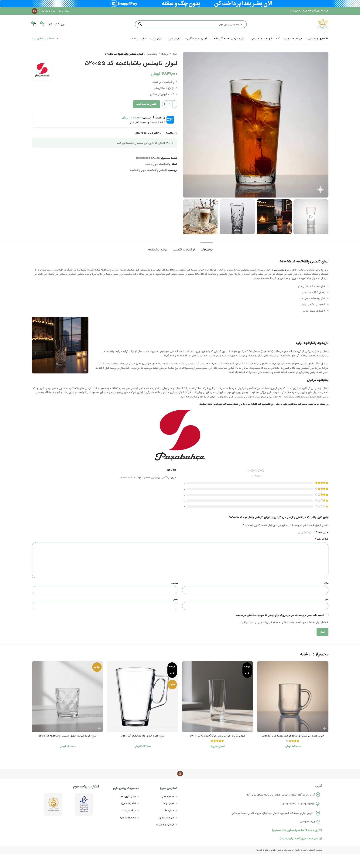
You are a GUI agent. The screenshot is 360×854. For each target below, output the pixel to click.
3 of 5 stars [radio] (304, 532)
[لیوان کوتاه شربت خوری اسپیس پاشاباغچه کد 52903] (67, 697)
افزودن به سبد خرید (146, 104)
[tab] (207, 248)
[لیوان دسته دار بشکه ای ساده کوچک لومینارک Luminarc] (292, 697)
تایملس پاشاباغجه (157, 170)
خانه (175, 54)
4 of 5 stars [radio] (301, 532)
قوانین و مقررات (165, 825)
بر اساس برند (128, 810)
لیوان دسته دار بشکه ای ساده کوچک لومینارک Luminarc (293, 736)
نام (326, 599)
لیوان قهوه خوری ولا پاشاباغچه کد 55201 (142, 736)
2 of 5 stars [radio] (307, 532)
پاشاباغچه (152, 54)
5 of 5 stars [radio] (299, 532)
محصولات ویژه (128, 818)
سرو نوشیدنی (282, 270)
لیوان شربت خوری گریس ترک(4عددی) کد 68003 (217, 736)
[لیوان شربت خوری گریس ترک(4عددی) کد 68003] (217, 697)
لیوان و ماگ (152, 164)
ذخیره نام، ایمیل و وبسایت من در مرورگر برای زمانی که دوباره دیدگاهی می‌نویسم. (279, 615)
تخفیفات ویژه (128, 803)
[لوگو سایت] (322, 24)
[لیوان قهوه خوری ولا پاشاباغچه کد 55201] (142, 697)
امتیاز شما (322, 532)
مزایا (326, 583)
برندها (164, 54)
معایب (174, 583)
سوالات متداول (166, 818)
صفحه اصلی (167, 796)
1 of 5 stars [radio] (310, 532)
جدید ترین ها (128, 796)
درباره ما (169, 810)
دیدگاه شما (321, 539)
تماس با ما (168, 803)
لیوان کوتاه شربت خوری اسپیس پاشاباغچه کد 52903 (67, 736)
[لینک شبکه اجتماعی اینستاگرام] (34, 11)
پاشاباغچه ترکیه (306, 343)
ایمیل (175, 599)
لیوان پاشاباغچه (138, 170)
